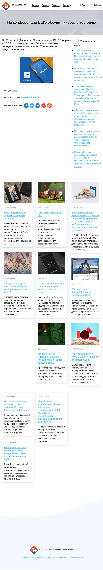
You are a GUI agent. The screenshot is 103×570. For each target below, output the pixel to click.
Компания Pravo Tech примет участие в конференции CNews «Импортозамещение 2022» (15, 453)
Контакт (66, 5)
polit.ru (15, 90)
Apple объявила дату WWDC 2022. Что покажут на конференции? (85, 357)
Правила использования (32, 557)
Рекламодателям (76, 557)
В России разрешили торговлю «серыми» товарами (15, 215)
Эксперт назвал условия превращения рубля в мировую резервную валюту (51, 287)
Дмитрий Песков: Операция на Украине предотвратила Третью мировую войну (50, 358)
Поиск (84, 5)
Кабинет (97, 5)
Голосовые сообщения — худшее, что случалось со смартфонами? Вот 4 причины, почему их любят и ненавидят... (87, 74)
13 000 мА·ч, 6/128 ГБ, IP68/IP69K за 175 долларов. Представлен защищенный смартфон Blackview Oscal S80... (87, 56)
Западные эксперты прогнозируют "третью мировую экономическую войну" (17, 287)
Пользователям (59, 557)
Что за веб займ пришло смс (50, 214)
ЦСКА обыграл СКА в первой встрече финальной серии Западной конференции (16, 405)
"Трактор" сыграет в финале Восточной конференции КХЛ (81, 292)
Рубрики (56, 5)
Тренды (45, 5)
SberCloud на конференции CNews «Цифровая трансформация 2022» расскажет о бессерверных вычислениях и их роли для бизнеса (50, 411)
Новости (35, 5)
